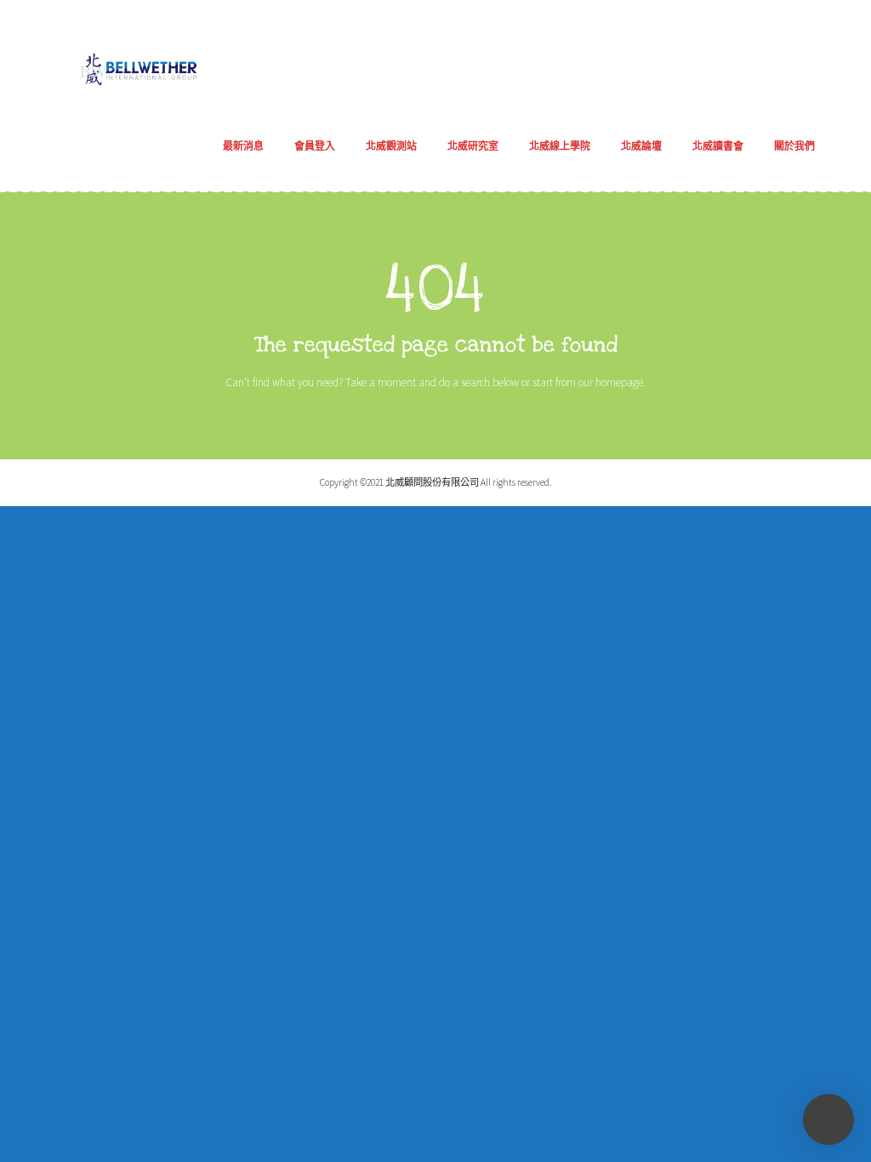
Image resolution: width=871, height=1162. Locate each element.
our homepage (610, 382)
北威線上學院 (559, 146)
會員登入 (314, 146)
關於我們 (794, 146)
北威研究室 (472, 146)
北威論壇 (641, 146)
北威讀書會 (717, 146)
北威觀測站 (391, 146)
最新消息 (243, 146)
